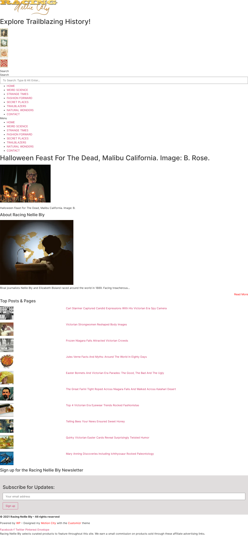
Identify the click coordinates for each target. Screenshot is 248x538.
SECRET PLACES (18, 102)
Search (4, 71)
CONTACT (13, 114)
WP (18, 523)
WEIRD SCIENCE (17, 90)
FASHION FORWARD (19, 98)
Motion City (48, 523)
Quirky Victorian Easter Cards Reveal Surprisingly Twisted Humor (107, 437)
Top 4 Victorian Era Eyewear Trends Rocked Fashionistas (102, 405)
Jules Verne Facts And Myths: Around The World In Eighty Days (106, 356)
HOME (11, 86)
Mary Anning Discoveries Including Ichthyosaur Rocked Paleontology (110, 453)
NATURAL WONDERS (20, 110)
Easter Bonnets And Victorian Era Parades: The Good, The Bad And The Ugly (115, 373)
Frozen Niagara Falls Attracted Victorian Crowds (97, 340)
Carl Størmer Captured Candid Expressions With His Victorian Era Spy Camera (116, 308)
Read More (241, 294)
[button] (124, 118)
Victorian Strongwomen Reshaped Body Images (96, 324)
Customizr (74, 523)
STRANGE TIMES (17, 94)
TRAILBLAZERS (16, 106)
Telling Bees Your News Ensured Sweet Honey (95, 421)
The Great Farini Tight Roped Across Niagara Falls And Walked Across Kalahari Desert (121, 389)
